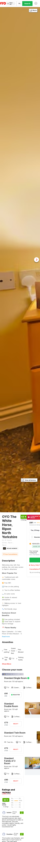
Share (34, 10)
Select (15, 724)
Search (27, 4)
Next (36, 259)
